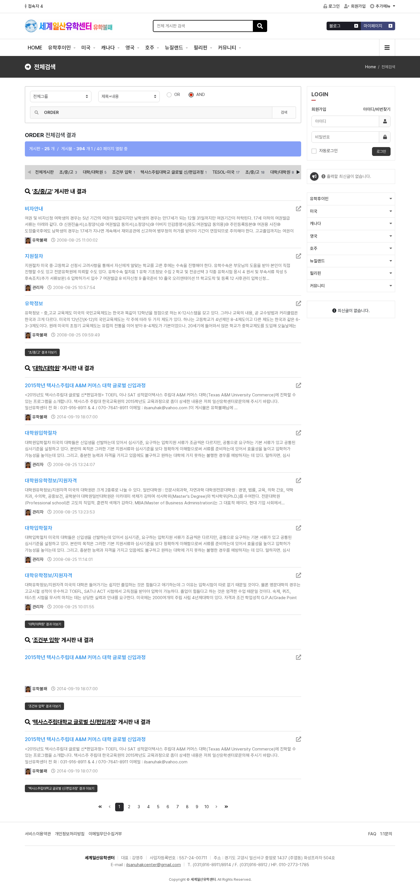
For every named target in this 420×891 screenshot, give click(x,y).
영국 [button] (313, 236)
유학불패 (39, 240)
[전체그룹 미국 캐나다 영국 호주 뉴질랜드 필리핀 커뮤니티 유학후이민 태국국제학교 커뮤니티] (60, 96)
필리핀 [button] (315, 273)
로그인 (334, 6)
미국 (86, 48)
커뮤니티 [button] (317, 285)
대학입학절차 (38, 528)
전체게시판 (44, 172)
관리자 (37, 287)
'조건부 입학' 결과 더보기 (44, 706)
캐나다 (108, 48)
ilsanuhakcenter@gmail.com (153, 864)
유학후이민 (60, 48)
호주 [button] (313, 248)
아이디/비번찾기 (377, 109)
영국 (130, 48)
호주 (150, 48)
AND (200, 94)
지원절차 (34, 256)
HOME (35, 48)
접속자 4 (35, 6)
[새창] (298, 208)
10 (207, 806)
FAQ (372, 833)
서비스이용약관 (38, 833)
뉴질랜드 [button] (317, 261)
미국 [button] (313, 211)
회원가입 (358, 6)
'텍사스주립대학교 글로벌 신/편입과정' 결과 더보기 (61, 788)
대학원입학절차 (41, 433)
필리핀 (201, 48)
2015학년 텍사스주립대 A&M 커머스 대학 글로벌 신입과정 (85, 385)
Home (370, 67)
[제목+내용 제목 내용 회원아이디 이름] (129, 96)
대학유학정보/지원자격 (48, 575)
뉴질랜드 (174, 48)
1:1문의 (386, 833)
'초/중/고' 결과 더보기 (42, 352)
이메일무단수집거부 (105, 833)
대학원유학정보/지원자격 (51, 480)
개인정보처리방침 (70, 833)
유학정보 (34, 303)
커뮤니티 (227, 48)
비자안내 (34, 209)
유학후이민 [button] (319, 198)
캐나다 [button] (315, 223)
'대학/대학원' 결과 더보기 (44, 624)
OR (177, 94)
